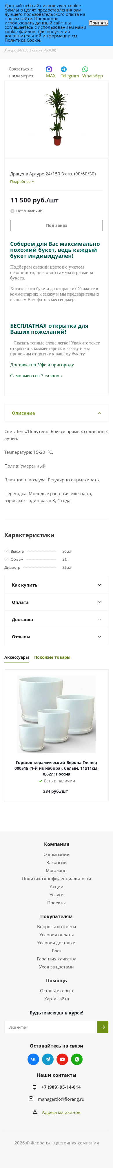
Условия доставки (56, 942)
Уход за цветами (56, 967)
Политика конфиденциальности (56, 878)
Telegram (70, 75)
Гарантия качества (56, 959)
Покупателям (56, 916)
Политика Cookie (22, 40)
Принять (98, 23)
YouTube (62, 1059)
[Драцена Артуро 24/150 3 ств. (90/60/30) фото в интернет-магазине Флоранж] (56, 117)
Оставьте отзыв (56, 990)
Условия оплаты (56, 934)
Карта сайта (56, 999)
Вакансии (56, 862)
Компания (56, 844)
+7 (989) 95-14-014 (61, 1087)
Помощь (56, 980)
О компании (56, 854)
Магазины (57, 870)
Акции (56, 886)
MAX (51, 75)
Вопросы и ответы (56, 926)
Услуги (57, 894)
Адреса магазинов (61, 1112)
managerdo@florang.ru (61, 1099)
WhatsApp (92, 75)
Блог (56, 950)
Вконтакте (33, 1059)
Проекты (56, 902)
